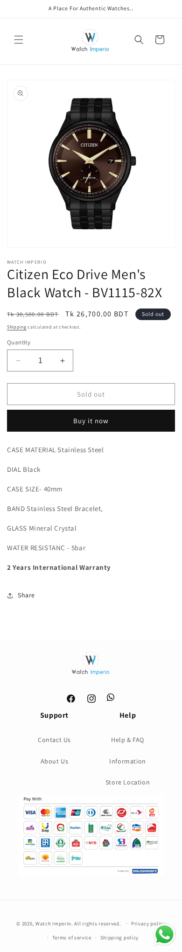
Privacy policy (148, 923)
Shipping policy (119, 937)
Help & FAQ (127, 739)
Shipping (17, 327)
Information (127, 761)
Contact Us (54, 739)
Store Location (127, 782)
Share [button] (26, 595)
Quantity (18, 342)
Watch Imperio (53, 923)
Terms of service (71, 937)
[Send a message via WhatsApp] (164, 934)
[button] (18, 39)
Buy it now (91, 420)
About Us (55, 761)
